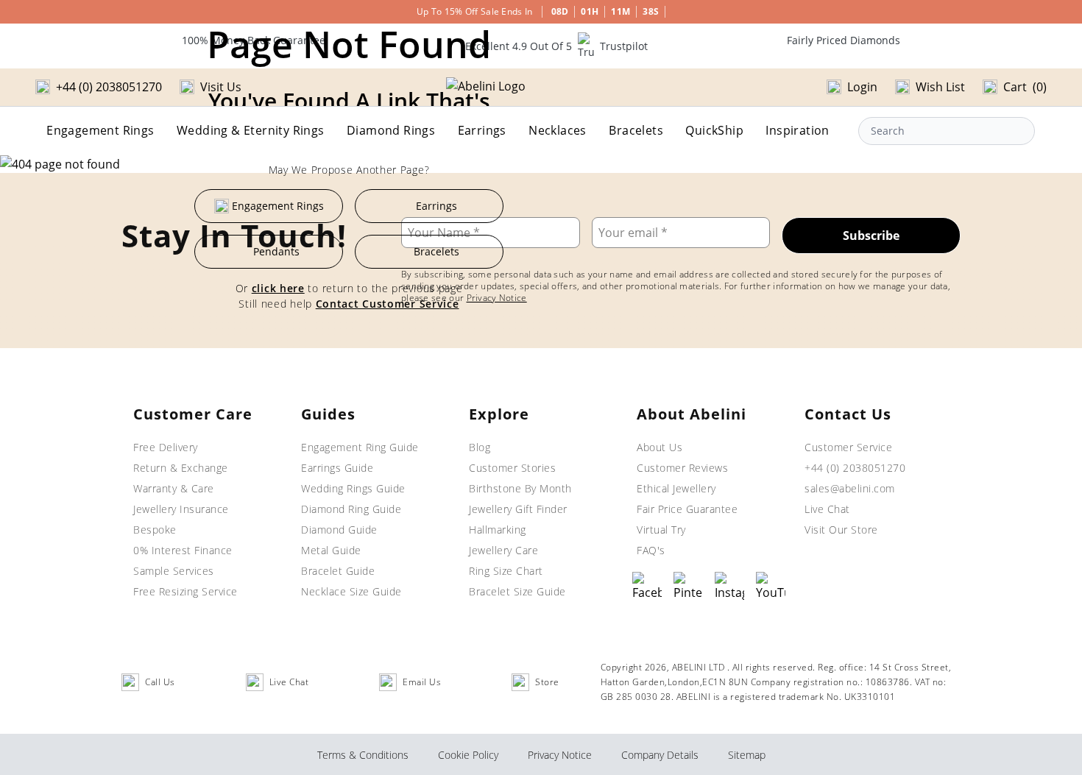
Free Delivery (165, 447)
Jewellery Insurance (181, 509)
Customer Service (848, 447)
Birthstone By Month (520, 488)
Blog (479, 447)
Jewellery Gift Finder (518, 509)
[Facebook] (647, 586)
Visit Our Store (841, 530)
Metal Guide (331, 550)
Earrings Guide (337, 468)
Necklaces (557, 130)
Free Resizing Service (185, 591)
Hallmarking (497, 530)
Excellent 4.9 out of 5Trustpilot (556, 46)
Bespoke (155, 530)
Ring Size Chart (506, 571)
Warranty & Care (173, 488)
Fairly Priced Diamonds (843, 40)
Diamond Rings (391, 130)
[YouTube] (770, 586)
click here (278, 288)
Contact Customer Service (387, 304)
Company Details (660, 755)
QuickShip (714, 130)
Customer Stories (512, 468)
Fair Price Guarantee (687, 509)
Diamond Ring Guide (351, 509)
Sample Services (173, 571)
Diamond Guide (339, 530)
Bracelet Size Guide (517, 591)
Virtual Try (661, 530)
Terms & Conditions (363, 755)
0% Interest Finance (183, 550)
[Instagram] (729, 586)
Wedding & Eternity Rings (251, 130)
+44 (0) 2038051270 (855, 468)
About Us (659, 447)
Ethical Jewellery (676, 488)
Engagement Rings (100, 130)
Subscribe (871, 235)
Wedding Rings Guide (353, 488)
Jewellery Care (503, 550)
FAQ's (651, 550)
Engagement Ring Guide (360, 447)
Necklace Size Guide (351, 591)
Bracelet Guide (338, 571)
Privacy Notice (560, 755)
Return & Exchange (180, 468)
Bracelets (636, 130)
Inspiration (797, 130)
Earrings (482, 130)
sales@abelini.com (850, 488)
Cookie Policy (468, 755)
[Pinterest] (688, 586)
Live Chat (827, 509)
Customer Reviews (682, 468)
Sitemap (746, 755)
